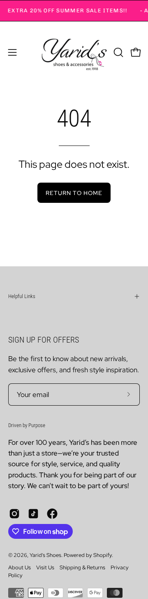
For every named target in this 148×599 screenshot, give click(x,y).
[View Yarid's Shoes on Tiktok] (33, 513)
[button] (117, 52)
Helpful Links (21, 296)
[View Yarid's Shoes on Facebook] (52, 513)
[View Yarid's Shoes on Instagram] (14, 513)
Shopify (102, 555)
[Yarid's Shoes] (74, 52)
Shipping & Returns (82, 567)
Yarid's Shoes (45, 555)
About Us (19, 567)
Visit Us (45, 567)
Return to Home (74, 193)
